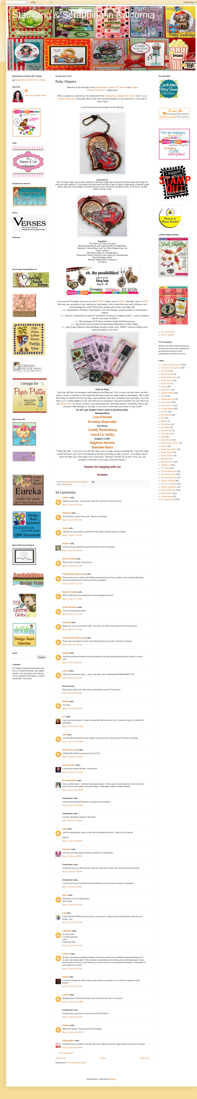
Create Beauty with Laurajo (74, 574)
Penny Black (166, 434)
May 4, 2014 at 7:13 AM (72, 599)
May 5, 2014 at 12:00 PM (72, 1032)
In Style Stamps (167, 409)
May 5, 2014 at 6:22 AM (72, 1017)
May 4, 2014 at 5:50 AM (72, 550)
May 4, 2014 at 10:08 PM (72, 1002)
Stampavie (165, 459)
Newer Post (61, 1058)
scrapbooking (166, 496)
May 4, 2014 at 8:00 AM (72, 662)
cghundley (66, 931)
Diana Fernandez (69, 592)
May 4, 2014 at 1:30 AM (72, 505)
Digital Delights (167, 374)
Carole (65, 528)
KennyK (164, 412)
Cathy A (65, 498)
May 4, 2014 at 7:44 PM (72, 946)
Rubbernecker (167, 440)
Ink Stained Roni (69, 780)
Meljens (164, 421)
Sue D (65, 895)
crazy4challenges (168, 490)
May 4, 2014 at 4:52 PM (72, 887)
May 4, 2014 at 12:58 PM (72, 805)
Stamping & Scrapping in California (83, 15)
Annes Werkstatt (69, 607)
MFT (163, 418)
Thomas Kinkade (168, 481)
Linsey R (66, 954)
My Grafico (165, 427)
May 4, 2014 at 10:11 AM (72, 726)
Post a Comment (66, 1053)
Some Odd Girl (167, 452)
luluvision (66, 849)
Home (102, 1058)
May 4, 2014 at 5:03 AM (72, 520)
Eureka (164, 387)
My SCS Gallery (167, 335)
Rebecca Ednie (69, 559)
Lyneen (65, 671)
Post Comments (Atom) (76, 1063)
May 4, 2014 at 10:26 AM (72, 742)
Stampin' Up (166, 465)
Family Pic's (166, 390)
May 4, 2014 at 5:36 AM (72, 535)
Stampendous (67, 484)
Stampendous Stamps (105, 87)
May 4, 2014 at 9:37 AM (72, 708)
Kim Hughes (166, 415)
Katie (64, 829)
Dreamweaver (167, 380)
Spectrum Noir (167, 456)
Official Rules (66, 404)
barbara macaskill (70, 750)
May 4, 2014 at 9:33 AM (72, 693)
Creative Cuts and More (171, 368)
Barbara (66, 1025)
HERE (100, 301)
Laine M (65, 995)
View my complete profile (35, 95)
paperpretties (166, 493)
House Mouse (167, 405)
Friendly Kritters (167, 393)
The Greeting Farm (169, 471)
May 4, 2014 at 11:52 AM (72, 772)
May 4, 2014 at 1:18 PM (72, 821)
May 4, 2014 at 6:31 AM (72, 566)
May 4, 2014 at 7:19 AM (72, 629)
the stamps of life (168, 499)
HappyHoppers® (168, 399)
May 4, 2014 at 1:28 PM (72, 841)
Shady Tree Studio (168, 449)
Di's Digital (165, 371)
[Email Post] (93, 482)
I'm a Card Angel (168, 332)
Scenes (164, 446)
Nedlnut (65, 701)
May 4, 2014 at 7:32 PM (72, 922)
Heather (65, 544)
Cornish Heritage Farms (171, 365)
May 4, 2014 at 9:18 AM (72, 678)
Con (64, 913)
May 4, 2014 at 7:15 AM (72, 614)
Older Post (144, 1058)
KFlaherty (66, 513)
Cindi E (65, 977)
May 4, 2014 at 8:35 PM (72, 986)
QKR (163, 437)
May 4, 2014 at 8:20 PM (72, 969)
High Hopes (166, 402)
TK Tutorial (165, 468)
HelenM (65, 653)
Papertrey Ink (166, 431)
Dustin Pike (165, 383)
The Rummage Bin (169, 478)
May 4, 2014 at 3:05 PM (72, 856)
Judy (64, 735)
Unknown (66, 622)
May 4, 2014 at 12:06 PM (72, 790)
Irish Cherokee (68, 765)
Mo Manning (166, 424)
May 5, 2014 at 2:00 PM (72, 1048)
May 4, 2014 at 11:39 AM (72, 757)
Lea (64, 717)
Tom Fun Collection (169, 484)
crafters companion (169, 487)
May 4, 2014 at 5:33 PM (72, 905)
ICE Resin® (121, 87)
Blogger (113, 1079)
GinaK (163, 396)
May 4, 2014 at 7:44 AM (72, 645)
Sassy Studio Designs (170, 443)
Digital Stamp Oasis (169, 377)
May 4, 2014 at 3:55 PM (72, 872)
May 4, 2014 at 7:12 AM (72, 584)
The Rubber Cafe (168, 474)
